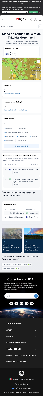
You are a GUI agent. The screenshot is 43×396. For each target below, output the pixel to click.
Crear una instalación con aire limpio (15, 110)
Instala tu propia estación (12, 93)
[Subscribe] (36, 296)
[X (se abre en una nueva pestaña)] (16, 303)
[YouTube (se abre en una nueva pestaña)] (21, 303)
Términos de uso (21, 384)
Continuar (33, 12)
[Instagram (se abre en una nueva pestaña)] (26, 303)
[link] (31, 19)
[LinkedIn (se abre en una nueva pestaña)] (32, 303)
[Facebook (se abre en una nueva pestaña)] (11, 303)
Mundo (3, 26)
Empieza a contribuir (21, 146)
